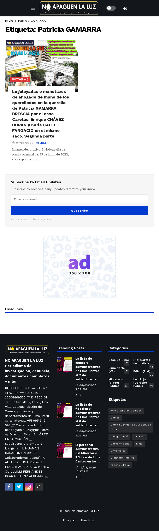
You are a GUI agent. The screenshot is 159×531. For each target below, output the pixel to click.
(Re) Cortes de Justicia (143, 362)
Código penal (119, 436)
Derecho (139, 436)
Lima (139, 443)
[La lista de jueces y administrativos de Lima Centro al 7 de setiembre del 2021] (64, 364)
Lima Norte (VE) (118, 369)
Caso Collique (118, 360)
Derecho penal (120, 443)
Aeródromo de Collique (126, 410)
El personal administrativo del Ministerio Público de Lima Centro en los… (87, 453)
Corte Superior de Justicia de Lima (131, 427)
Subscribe (79, 210)
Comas (115, 417)
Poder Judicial (120, 465)
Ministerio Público (123, 457)
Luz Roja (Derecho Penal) (143, 383)
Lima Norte (118, 450)
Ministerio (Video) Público (118, 383)
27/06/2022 (24, 143)
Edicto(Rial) (20, 79)
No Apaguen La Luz (85, 510)
